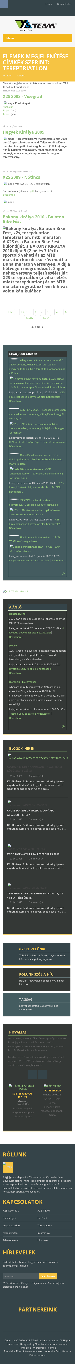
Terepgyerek (45, 1225)
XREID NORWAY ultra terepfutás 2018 (33, 854)
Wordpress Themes (44, 1347)
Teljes (6, 110)
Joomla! (8, 1351)
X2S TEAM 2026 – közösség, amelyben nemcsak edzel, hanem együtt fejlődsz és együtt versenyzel (37, 414)
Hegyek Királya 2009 (23, 132)
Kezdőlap (7, 75)
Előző (24, 312)
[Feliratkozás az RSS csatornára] (63, 573)
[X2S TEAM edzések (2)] (16, 591)
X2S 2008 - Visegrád (22, 96)
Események (9, 1218)
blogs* (12, 560)
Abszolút (8, 106)
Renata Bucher (17, 613)
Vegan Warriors (11, 1225)
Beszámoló (9, 194)
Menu (10, 38)
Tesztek (13, 713)
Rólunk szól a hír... (37, 974)
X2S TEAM (44, 1210)
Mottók (13, 645)
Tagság (26, 999)
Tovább (30, 318)
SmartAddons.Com (46, 1344)
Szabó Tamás (52, 1090)
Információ (44, 1232)
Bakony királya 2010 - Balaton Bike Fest (33, 219)
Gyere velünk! (32, 949)
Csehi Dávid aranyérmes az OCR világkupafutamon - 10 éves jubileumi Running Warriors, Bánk (35, 459)
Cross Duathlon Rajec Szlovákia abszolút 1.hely (30, 813)
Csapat (21, 75)
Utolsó (45, 318)
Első (10, 312)
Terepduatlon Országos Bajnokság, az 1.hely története (35, 895)
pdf (32, 191)
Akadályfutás (10, 1232)
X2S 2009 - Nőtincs (21, 177)
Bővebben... (16, 401)
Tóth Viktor (23, 1090)
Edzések (42, 1218)
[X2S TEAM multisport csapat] (37, 25)
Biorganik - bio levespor (22, 681)
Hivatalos (14, 668)
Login (48, 4)
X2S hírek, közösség (21, 442)
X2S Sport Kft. (11, 1210)
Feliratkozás (48, 1276)
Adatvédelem (10, 1240)
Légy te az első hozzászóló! (44, 396)
